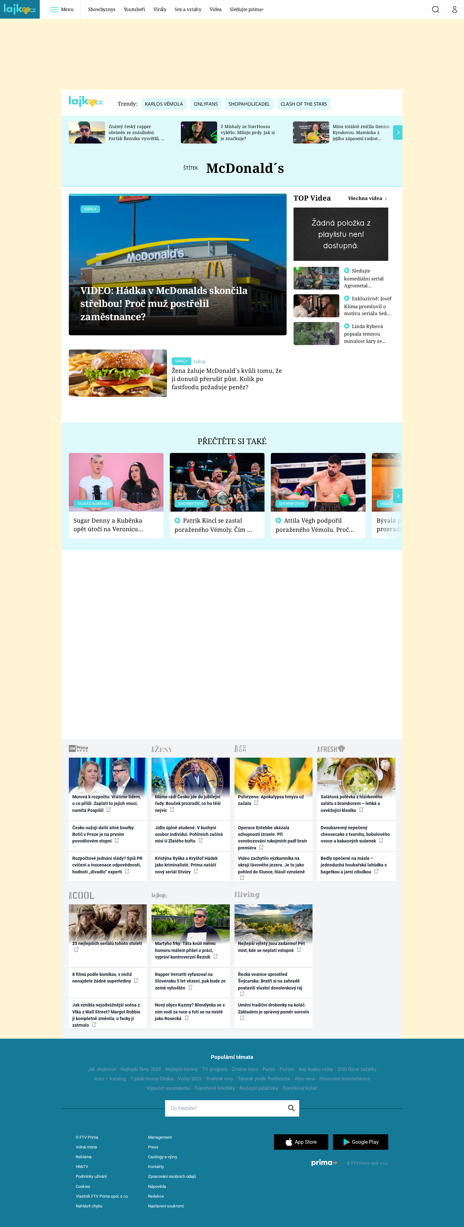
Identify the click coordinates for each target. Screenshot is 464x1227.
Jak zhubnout (102, 1069)
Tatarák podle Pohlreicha (264, 1079)
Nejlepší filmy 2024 (141, 1069)
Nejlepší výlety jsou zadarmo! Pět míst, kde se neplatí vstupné (271, 947)
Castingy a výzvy (162, 1156)
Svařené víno (219, 1079)
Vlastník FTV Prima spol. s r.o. (102, 1196)
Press (153, 1147)
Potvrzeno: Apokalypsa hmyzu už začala (271, 800)
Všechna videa (366, 198)
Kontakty (156, 1166)
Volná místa (86, 1147)
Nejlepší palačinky (259, 1088)
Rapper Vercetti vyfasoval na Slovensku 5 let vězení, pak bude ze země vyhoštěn (190, 981)
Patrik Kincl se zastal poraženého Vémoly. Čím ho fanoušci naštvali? (214, 525)
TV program (214, 1069)
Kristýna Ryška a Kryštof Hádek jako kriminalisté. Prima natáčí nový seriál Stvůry (186, 865)
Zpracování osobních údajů (172, 1176)
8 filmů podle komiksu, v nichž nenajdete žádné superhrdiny (102, 977)
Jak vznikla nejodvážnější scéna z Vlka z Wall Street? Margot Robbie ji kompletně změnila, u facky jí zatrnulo (106, 1015)
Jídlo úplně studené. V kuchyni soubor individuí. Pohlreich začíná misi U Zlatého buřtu (189, 834)
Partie (269, 1069)
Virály (159, 9)
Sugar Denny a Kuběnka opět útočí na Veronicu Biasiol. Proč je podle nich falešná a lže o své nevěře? (111, 524)
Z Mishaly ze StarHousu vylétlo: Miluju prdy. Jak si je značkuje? (248, 132)
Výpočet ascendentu (168, 1088)
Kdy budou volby (316, 1069)
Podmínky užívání (91, 1176)
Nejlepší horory (181, 1069)
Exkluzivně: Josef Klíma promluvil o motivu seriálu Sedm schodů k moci (367, 309)
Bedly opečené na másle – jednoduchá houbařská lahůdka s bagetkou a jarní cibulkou (354, 865)
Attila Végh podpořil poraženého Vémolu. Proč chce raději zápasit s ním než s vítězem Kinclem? (312, 525)
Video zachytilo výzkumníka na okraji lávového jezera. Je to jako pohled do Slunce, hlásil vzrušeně (271, 865)
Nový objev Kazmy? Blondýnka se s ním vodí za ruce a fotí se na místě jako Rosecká (190, 1011)
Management (160, 1137)
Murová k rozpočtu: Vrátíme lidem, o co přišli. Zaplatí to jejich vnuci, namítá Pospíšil (106, 803)
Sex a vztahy (188, 9)
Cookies (83, 1186)
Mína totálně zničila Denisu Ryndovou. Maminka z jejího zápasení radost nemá (361, 135)
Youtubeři (134, 9)
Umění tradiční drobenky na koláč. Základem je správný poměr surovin (273, 1008)
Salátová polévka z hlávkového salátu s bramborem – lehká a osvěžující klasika (352, 803)
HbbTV (82, 1166)
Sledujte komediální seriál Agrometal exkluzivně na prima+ (364, 285)
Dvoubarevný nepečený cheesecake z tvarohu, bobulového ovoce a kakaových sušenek (355, 834)
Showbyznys (101, 9)
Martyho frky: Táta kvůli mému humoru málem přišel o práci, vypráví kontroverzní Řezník (185, 950)
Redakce (156, 1196)
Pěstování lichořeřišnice (344, 1079)
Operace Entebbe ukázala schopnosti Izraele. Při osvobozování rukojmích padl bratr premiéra (272, 837)
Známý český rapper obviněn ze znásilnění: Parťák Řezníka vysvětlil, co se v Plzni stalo (137, 135)
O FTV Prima (87, 1137)
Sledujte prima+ (247, 9)
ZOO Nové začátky (357, 1069)
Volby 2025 (189, 1079)
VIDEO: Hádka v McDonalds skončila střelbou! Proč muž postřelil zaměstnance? (163, 303)
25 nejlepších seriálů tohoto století (107, 943)
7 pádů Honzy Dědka (151, 1079)
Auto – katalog (110, 1079)
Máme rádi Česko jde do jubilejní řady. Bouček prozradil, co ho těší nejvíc (188, 803)
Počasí (287, 1069)
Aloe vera (305, 1079)
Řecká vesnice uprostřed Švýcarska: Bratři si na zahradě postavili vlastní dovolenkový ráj (270, 981)
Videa (216, 9)
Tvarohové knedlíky (214, 1088)
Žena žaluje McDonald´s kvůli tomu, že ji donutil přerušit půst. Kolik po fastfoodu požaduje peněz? (227, 379)
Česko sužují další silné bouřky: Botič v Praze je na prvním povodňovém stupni (103, 834)
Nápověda (157, 1186)
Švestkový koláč (300, 1088)
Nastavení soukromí (166, 1206)
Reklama (84, 1156)
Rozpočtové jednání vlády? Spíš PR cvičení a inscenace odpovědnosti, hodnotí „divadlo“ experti (107, 865)
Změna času (245, 1069)
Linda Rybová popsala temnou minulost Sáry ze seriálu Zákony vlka (366, 337)
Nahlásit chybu (89, 1206)
